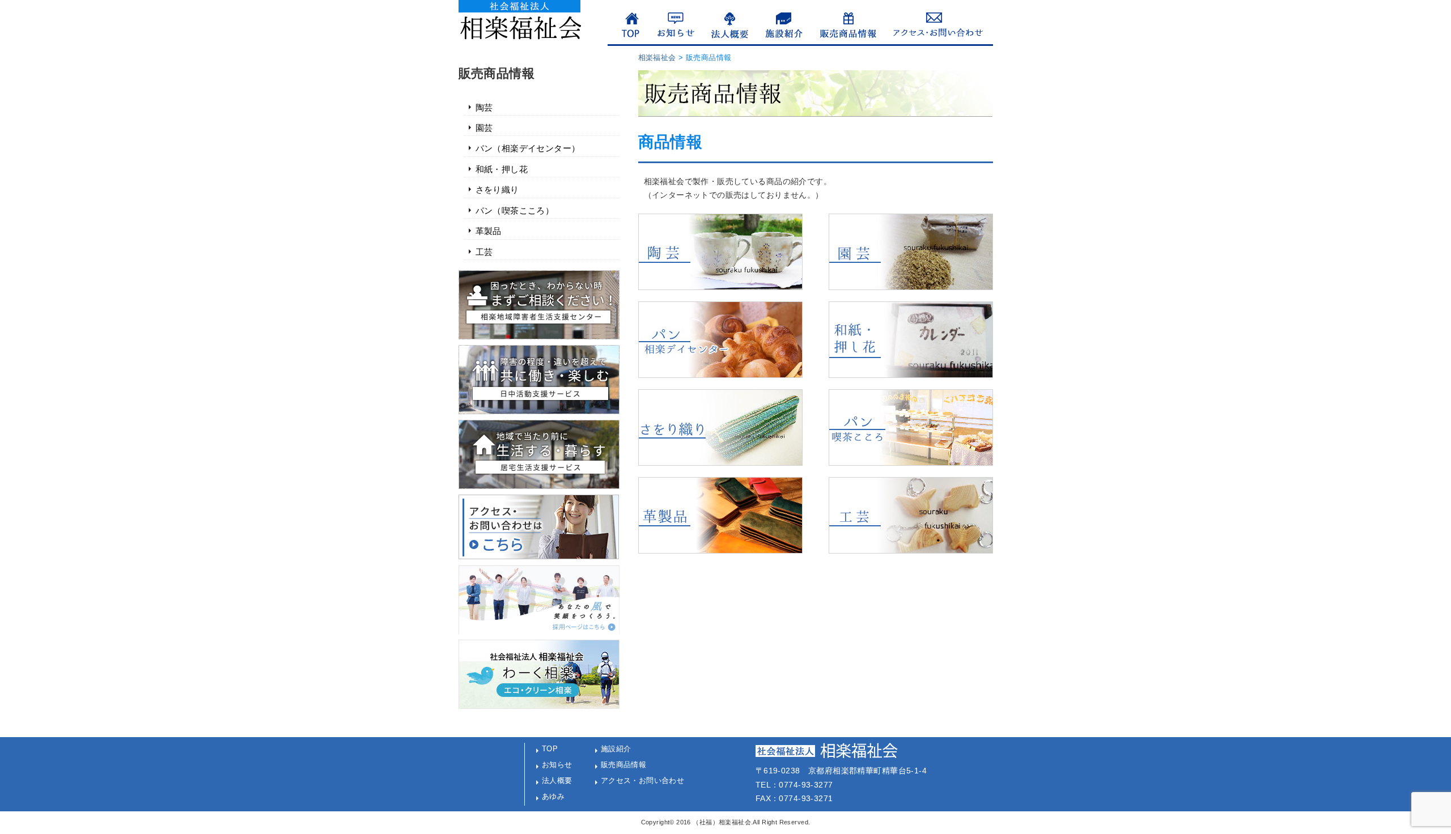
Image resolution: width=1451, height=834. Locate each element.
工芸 (484, 252)
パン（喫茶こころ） (515, 210)
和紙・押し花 (502, 169)
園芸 (484, 128)
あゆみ (553, 796)
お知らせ (557, 764)
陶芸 (484, 107)
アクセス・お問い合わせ (643, 780)
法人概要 (557, 780)
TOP (550, 748)
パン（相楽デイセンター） (528, 148)
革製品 (489, 231)
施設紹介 (616, 748)
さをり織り (497, 189)
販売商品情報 (624, 764)
